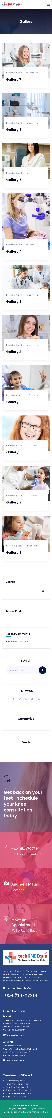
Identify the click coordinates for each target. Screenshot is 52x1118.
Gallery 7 (13, 79)
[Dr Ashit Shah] (12, 4)
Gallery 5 (13, 180)
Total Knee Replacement (17, 1087)
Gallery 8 (13, 552)
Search (10, 582)
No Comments (32, 73)
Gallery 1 (13, 402)
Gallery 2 (13, 351)
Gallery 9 (13, 502)
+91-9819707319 (20, 995)
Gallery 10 (14, 452)
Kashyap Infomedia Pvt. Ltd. (35, 1112)
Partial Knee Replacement (17, 1084)
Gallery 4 (13, 251)
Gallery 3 (13, 301)
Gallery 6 (13, 129)
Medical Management (15, 1081)
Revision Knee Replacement (18, 1090)
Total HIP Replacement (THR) (18, 1093)
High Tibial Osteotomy (16, 1096)
